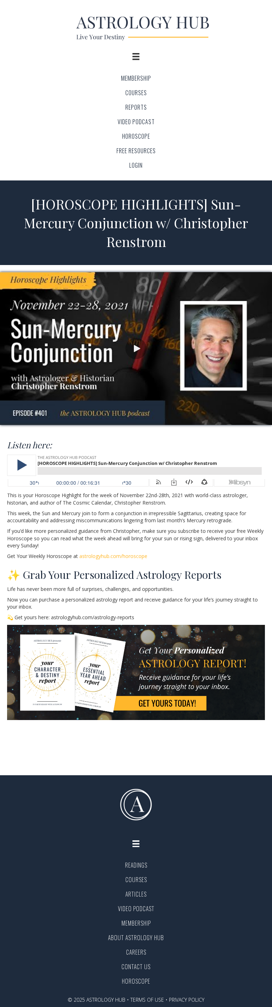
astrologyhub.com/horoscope (113, 556)
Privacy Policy (186, 999)
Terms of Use (147, 999)
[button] (136, 348)
